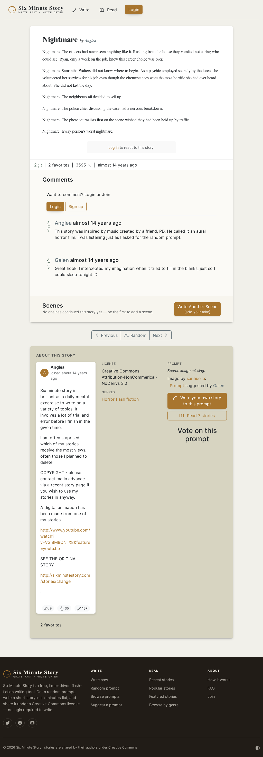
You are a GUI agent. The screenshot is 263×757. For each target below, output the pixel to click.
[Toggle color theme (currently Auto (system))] (257, 747)
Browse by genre (164, 705)
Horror (108, 399)
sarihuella (196, 378)
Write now (99, 679)
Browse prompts (105, 696)
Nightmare (60, 39)
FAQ (211, 688)
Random (138, 335)
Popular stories (162, 688)
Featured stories (163, 696)
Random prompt (105, 688)
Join (211, 696)
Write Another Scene (197, 309)
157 (85, 608)
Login (133, 9)
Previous (109, 335)
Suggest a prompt (106, 705)
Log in (113, 147)
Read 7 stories (200, 415)
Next (157, 335)
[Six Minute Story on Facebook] (20, 722)
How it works (219, 679)
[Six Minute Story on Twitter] (7, 722)
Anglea (90, 40)
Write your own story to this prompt (200, 400)
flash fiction (127, 399)
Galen (62, 260)
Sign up (76, 206)
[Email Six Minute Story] (32, 722)
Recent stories (161, 679)
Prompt (177, 385)
